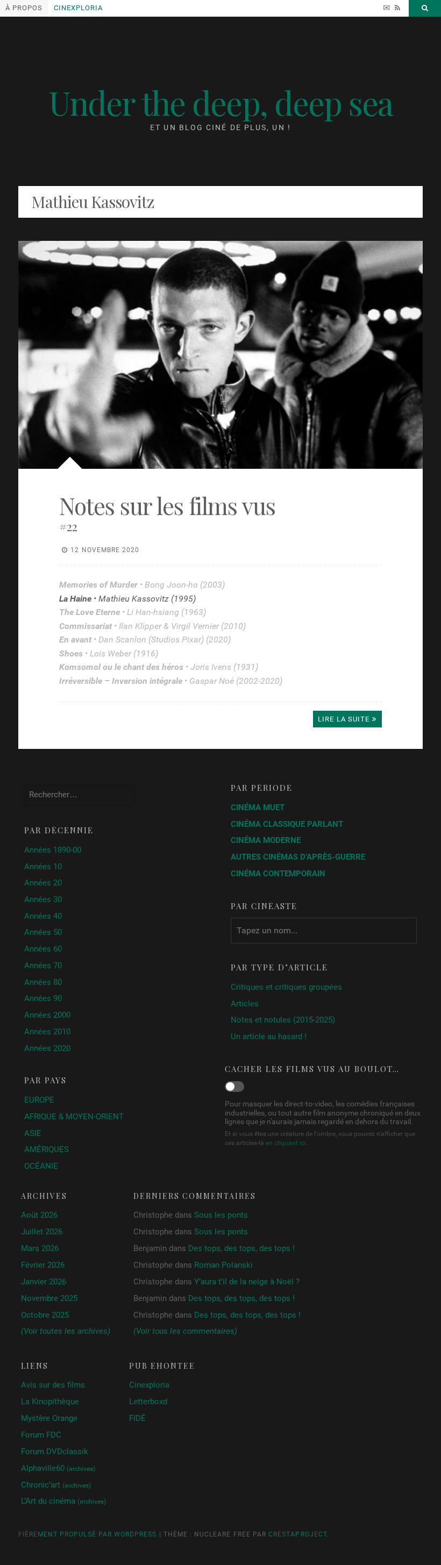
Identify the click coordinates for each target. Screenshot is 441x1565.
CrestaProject (297, 1534)
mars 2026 (40, 1248)
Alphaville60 (58, 1468)
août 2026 (39, 1215)
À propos (23, 8)
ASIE (32, 1133)
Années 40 (43, 916)
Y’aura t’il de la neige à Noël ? (247, 1282)
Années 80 (43, 982)
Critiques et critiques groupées (286, 987)
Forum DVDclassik (54, 1451)
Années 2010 (47, 1032)
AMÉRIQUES (46, 1149)
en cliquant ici (286, 1143)
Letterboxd (148, 1401)
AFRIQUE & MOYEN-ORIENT (74, 1116)
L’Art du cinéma (63, 1501)
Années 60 (43, 949)
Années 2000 (47, 1015)
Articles (245, 1004)
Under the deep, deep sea (220, 102)
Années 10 (43, 866)
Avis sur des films (53, 1385)
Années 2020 (47, 1048)
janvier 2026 (43, 1282)
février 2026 (43, 1265)
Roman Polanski (223, 1265)
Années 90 (43, 998)
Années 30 (43, 899)
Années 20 (43, 883)
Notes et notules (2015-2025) (283, 1020)
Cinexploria (78, 8)
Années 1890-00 (52, 850)
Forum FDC (41, 1435)
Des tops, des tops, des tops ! (241, 1248)
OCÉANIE (41, 1166)
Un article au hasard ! (269, 1036)
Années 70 (43, 965)
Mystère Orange (49, 1418)
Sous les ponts (221, 1215)
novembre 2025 (49, 1298)
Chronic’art (56, 1485)
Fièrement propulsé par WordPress (87, 1534)
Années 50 (43, 932)
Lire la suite (343, 719)
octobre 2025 (45, 1315)
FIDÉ (137, 1418)
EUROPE (39, 1100)
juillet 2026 (41, 1232)
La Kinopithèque (50, 1401)
